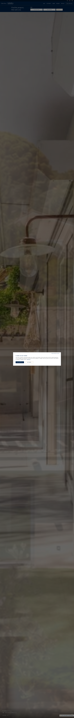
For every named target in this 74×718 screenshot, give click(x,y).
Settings (29, 362)
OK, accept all (20, 362)
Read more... (29, 359)
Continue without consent (55, 353)
